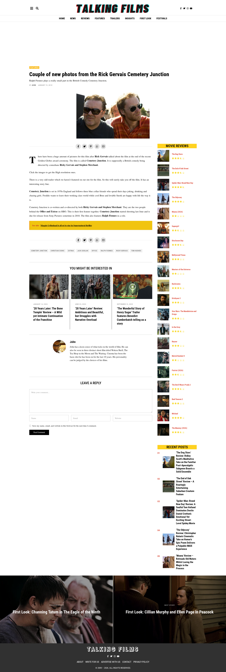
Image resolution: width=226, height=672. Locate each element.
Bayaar (174, 341)
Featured (34, 67)
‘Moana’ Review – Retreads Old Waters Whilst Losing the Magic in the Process (186, 562)
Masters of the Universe (181, 269)
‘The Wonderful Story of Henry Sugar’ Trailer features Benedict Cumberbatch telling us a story (131, 316)
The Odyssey (177, 197)
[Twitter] (184, 8)
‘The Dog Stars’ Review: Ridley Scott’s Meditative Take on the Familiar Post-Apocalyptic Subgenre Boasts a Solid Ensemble (186, 462)
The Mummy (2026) (179, 428)
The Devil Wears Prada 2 (181, 385)
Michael (175, 413)
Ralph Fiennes (107, 251)
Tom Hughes (136, 251)
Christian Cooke (57, 251)
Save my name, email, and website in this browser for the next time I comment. (64, 425)
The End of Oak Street (180, 168)
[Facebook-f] (181, 8)
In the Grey (176, 327)
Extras (71, 251)
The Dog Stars (177, 154)
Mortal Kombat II (178, 356)
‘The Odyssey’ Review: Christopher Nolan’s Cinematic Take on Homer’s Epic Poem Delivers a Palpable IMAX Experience (186, 539)
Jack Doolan (82, 251)
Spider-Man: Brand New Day (182, 183)
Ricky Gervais (122, 251)
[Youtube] (191, 8)
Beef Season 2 (177, 399)
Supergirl (175, 226)
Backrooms (176, 284)
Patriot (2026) (177, 370)
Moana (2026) (177, 212)
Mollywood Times (178, 255)
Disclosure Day (177, 240)
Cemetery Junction (39, 251)
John (34, 85)
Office (94, 251)
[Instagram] (188, 8)
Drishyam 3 (176, 298)
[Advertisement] (113, 43)
